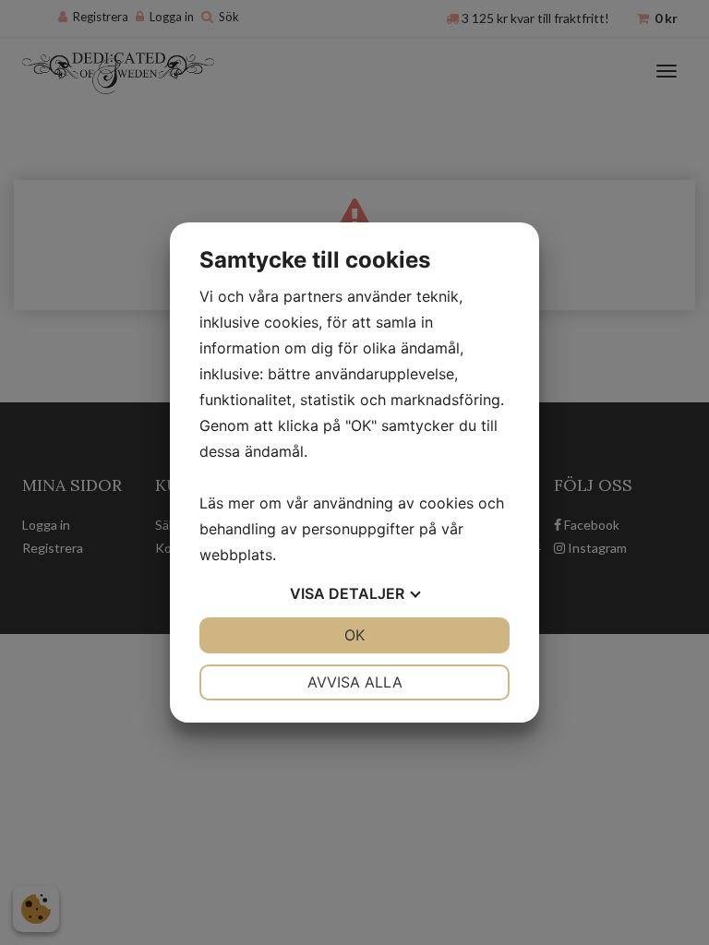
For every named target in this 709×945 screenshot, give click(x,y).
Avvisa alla (355, 682)
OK (354, 635)
